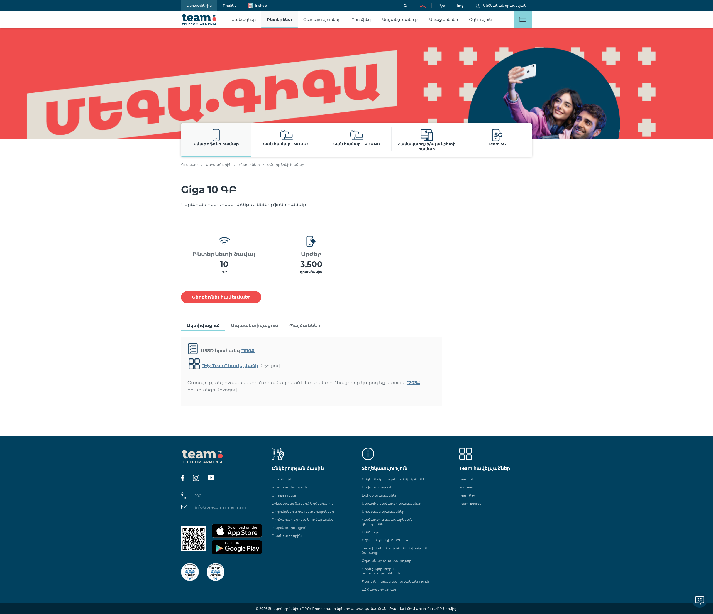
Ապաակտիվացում (254, 325)
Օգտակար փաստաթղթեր (386, 561)
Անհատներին (199, 5)
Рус (441, 5)
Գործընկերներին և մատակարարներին (381, 571)
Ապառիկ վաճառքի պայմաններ (391, 503)
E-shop (261, 5)
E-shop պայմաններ (379, 495)
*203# (413, 382)
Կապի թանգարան (289, 487)
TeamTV (466, 479)
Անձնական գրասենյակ (504, 5)
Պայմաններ (304, 325)
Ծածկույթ (370, 532)
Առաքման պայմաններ (383, 511)
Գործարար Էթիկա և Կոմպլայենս (302, 519)
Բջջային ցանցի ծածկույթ (385, 540)
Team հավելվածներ (484, 468)
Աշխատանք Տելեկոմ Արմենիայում (303, 503)
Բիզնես (229, 5)
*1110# (248, 350)
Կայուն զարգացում (289, 527)
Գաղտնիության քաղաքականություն (395, 581)
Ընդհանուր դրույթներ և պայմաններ (395, 479)
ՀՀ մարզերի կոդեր (379, 589)
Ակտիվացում (203, 325)
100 (198, 495)
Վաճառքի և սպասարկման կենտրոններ (387, 521)
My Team (467, 487)
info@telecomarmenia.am (220, 507)
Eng (460, 5)
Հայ (423, 5)
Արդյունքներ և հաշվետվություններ (303, 511)
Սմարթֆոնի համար (285, 165)
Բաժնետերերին (287, 536)
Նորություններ (284, 495)
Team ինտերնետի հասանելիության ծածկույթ (395, 550)
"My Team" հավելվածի (230, 365)
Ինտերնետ (249, 165)
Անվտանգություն (377, 487)
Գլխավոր (190, 165)
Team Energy (470, 503)
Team (199, 19)
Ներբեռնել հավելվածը (221, 297)
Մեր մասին (282, 479)
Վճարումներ (523, 19)
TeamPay (467, 495)
